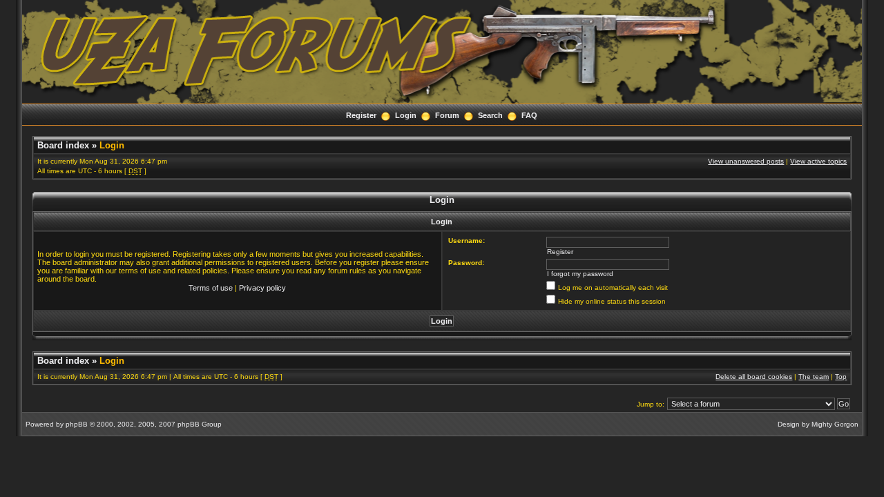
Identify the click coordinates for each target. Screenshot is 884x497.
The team (813, 376)
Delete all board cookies (753, 376)
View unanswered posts (746, 161)
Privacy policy (262, 288)
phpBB (77, 424)
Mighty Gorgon (834, 424)
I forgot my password (580, 273)
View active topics (818, 161)
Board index (63, 145)
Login (405, 115)
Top (841, 376)
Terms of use (211, 288)
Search (490, 115)
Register (361, 115)
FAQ (529, 115)
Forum (447, 115)
